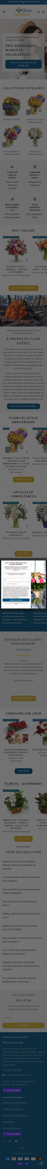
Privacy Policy (6, 597)
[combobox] (5, 583)
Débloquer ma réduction (16, 600)
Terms (11, 597)
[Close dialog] (44, 562)
